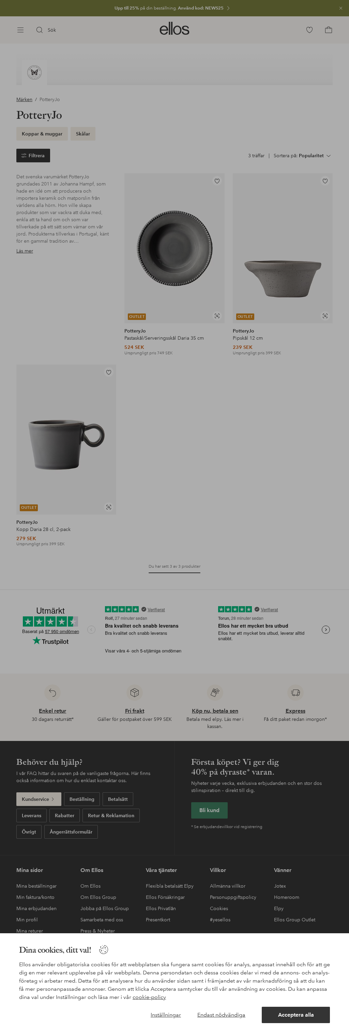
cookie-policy (149, 997)
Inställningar (166, 1015)
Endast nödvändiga (221, 1015)
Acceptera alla (296, 1015)
